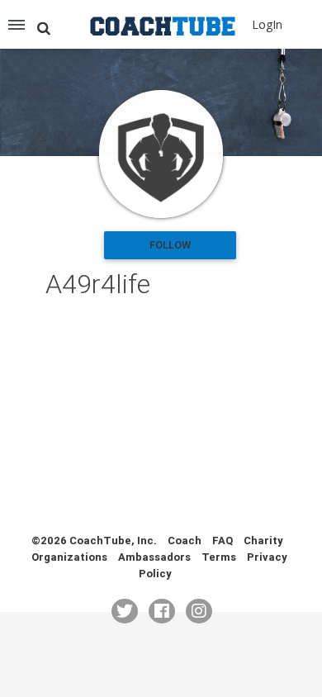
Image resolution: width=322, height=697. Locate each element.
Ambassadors (154, 557)
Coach (184, 540)
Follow (170, 245)
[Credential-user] (161, 154)
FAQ (222, 540)
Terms (218, 557)
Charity (263, 540)
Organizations (69, 557)
